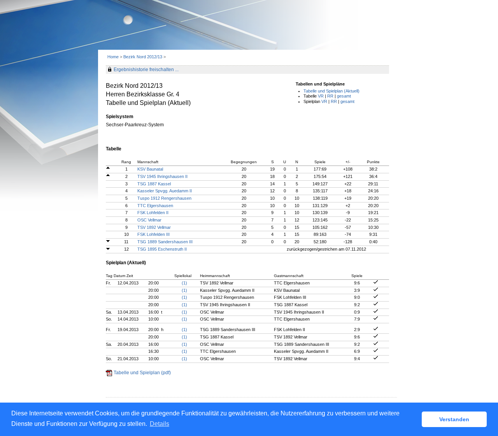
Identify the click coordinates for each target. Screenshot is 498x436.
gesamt (344, 96)
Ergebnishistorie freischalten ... (146, 69)
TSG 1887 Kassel (154, 183)
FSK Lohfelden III (153, 234)
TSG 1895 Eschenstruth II (162, 249)
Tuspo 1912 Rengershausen (164, 198)
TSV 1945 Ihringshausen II (162, 176)
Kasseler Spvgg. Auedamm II (164, 190)
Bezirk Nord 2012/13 (143, 56)
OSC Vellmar (149, 220)
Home (113, 56)
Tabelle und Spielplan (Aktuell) (331, 91)
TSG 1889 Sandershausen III (165, 241)
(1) (184, 283)
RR (330, 96)
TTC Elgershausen (155, 205)
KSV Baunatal (150, 169)
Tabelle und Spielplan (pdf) (142, 372)
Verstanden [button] (454, 419)
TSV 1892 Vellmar (154, 227)
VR (321, 96)
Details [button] (159, 423)
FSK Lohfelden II (152, 212)
